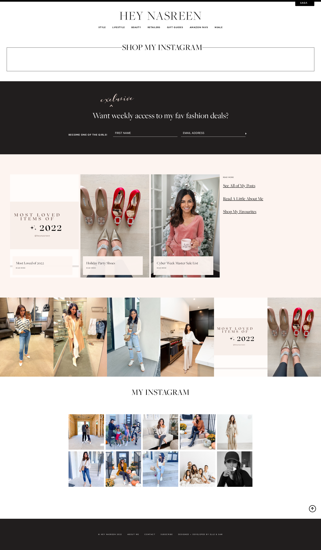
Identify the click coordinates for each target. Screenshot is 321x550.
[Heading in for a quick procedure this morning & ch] (234, 432)
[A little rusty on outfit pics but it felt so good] (123, 469)
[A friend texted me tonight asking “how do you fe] (86, 469)
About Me (133, 534)
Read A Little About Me (243, 199)
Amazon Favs (199, 27)
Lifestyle (118, 27)
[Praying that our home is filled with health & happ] (86, 432)
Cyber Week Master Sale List (177, 263)
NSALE (219, 27)
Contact (149, 534)
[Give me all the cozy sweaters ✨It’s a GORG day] (160, 432)
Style (102, 27)
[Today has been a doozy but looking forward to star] (160, 469)
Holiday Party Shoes (100, 263)
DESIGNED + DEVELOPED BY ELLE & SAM (200, 534)
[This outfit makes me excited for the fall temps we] (197, 432)
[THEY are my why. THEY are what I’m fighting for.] (197, 469)
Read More (21, 268)
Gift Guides (175, 27)
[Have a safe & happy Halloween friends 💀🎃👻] (123, 432)
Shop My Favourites (239, 211)
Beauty (136, 27)
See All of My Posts (239, 186)
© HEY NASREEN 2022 (110, 534)
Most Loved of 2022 (30, 263)
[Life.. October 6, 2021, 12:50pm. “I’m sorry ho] (234, 469)
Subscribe (167, 534)
